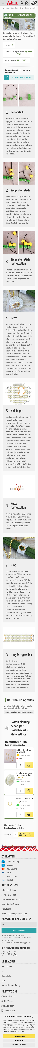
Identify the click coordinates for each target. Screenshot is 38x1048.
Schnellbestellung (9, 890)
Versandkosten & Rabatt (11, 899)
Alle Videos (8, 1001)
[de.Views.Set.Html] (29, 765)
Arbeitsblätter (10, 1010)
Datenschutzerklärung (11, 985)
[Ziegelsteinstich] (19, 173)
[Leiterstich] (19, 95)
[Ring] (19, 548)
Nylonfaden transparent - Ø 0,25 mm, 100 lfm (24, 774)
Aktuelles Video (10, 996)
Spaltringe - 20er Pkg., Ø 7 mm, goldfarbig (24, 800)
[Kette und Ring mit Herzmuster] (19, 24)
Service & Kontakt (9, 894)
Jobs (3, 971)
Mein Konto (6, 908)
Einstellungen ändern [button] (19, 1045)
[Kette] (19, 301)
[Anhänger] (19, 393)
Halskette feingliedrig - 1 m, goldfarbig (24, 751)
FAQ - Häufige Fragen (10, 904)
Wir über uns (7, 966)
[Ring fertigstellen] (19, 638)
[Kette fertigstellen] (19, 486)
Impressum (6, 975)
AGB (3, 980)
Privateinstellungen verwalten (14, 913)
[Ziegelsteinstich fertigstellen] (19, 242)
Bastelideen (9, 1005)
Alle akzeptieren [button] (19, 1036)
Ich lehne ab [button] (19, 1040)
